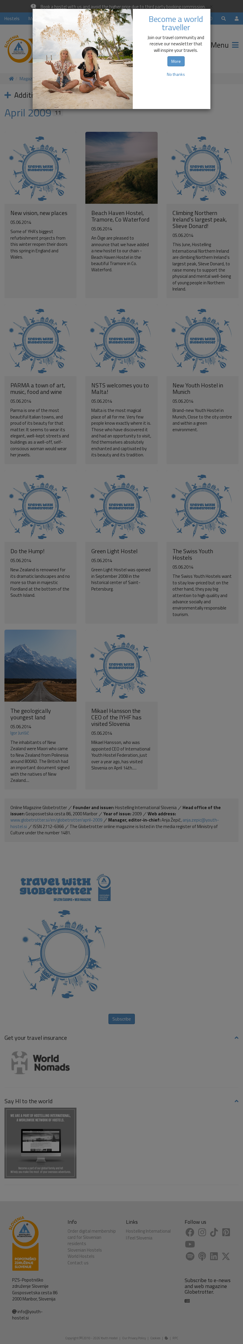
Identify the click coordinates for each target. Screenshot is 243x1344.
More (176, 61)
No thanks (176, 74)
